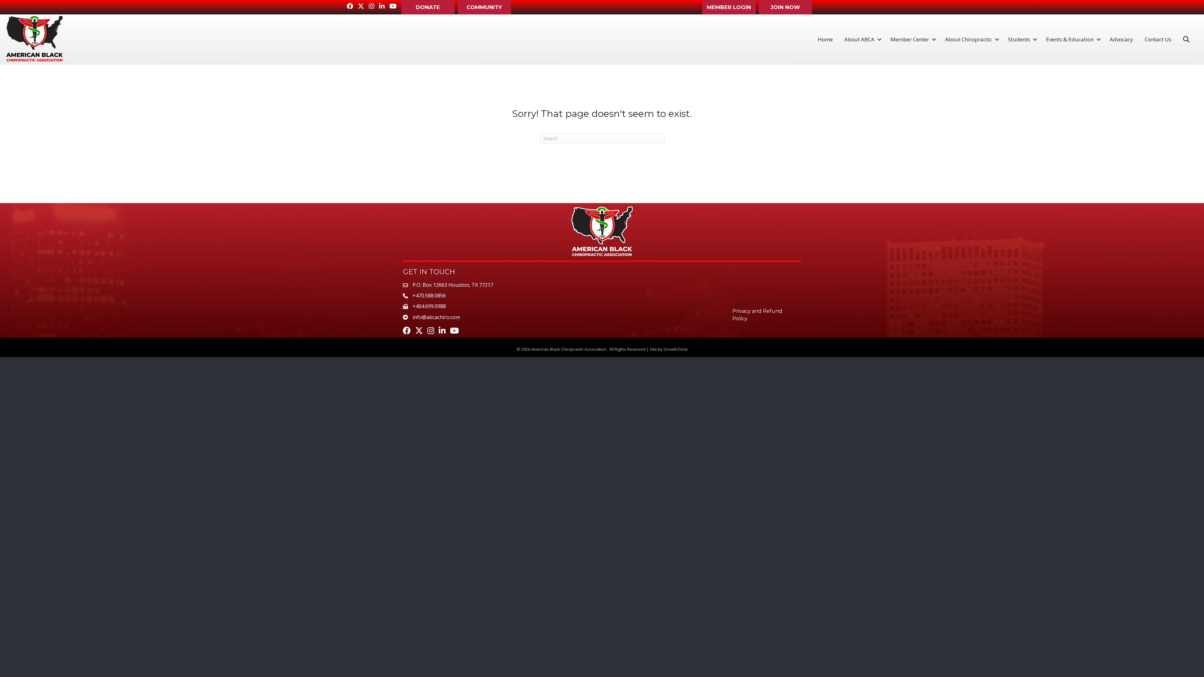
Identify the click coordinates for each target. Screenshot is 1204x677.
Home (825, 39)
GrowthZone (675, 349)
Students (1019, 39)
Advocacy (1121, 39)
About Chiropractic (968, 39)
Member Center (909, 39)
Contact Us (1158, 39)
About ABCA (859, 39)
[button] (428, 7)
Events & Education (1070, 39)
